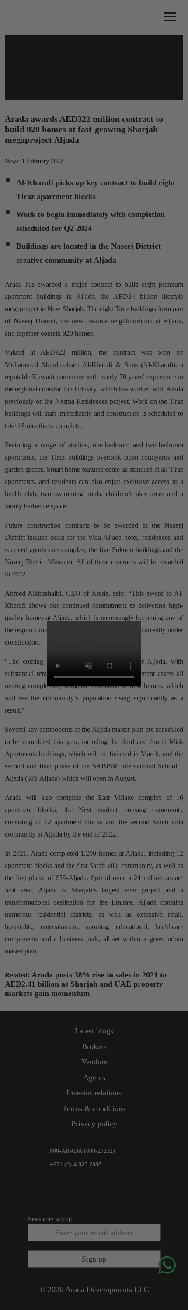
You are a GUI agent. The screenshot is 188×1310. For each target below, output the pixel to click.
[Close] (129, 632)
